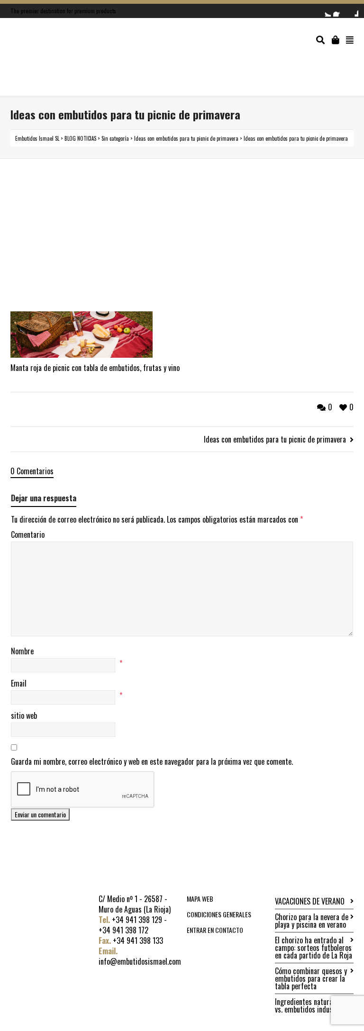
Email (19, 683)
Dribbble (352, 11)
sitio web (24, 715)
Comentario (28, 534)
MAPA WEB (200, 899)
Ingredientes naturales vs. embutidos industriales (313, 1005)
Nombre (22, 651)
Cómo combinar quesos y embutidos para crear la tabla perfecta (311, 978)
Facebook (339, 11)
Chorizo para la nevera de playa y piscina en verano (311, 920)
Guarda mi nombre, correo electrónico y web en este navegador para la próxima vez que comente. (152, 761)
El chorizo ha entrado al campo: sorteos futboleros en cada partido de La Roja (313, 947)
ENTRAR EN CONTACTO (215, 930)
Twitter (325, 11)
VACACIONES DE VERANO (310, 901)
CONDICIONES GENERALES (219, 914)
